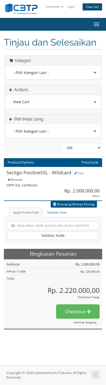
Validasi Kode (53, 235)
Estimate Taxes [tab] (57, 212)
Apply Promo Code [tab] (26, 212)
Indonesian (53, 6)
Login (71, 6)
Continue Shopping (84, 322)
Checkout (75, 311)
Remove (16, 179)
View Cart (92, 7)
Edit (80, 173)
